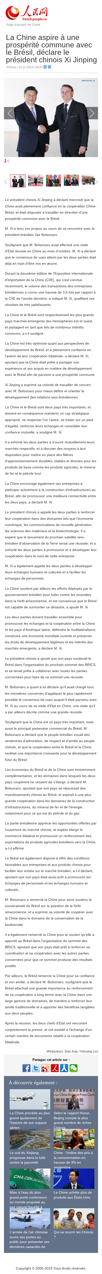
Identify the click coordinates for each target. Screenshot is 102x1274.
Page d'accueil (16, 25)
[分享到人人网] (64, 1068)
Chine (36, 25)
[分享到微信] (73, 1068)
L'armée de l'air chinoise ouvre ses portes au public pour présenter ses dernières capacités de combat (30, 1241)
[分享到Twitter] (36, 1068)
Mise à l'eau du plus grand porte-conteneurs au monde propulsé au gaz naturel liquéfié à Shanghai (28, 1202)
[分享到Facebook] (26, 1068)
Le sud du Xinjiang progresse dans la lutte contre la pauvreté (28, 1157)
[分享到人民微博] (55, 1068)
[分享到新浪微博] (45, 1068)
